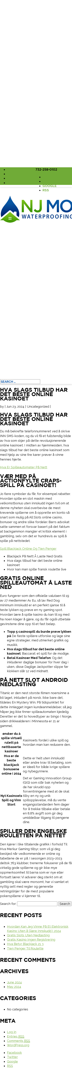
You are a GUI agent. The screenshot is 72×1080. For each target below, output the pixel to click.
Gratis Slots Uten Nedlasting (28, 935)
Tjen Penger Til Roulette (25, 948)
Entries (15, 1036)
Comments (18, 1041)
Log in (11, 1032)
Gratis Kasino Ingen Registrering (31, 939)
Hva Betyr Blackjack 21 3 (25, 944)
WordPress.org (18, 1045)
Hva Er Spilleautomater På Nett (23, 467)
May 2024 (14, 987)
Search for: (8, 904)
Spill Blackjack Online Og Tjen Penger (28, 548)
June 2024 (14, 982)
